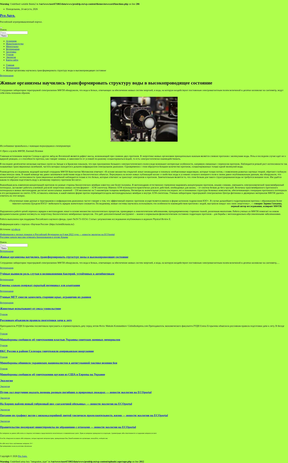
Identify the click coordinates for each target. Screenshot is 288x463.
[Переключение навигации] (1, 27)
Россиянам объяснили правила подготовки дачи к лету (36, 320)
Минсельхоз (12, 46)
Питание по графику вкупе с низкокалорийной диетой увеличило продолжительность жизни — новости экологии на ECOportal (84, 415)
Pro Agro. (7, 15)
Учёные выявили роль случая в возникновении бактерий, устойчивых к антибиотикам (57, 273)
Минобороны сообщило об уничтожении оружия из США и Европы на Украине (52, 374)
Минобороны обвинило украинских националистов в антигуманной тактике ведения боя (58, 362)
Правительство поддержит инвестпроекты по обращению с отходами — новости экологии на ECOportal (68, 427)
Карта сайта (12, 60)
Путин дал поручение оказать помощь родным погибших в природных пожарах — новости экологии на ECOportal (76, 392)
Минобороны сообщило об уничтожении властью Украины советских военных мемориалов (60, 339)
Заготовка (11, 52)
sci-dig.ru (15, 229)
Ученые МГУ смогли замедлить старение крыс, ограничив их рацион (45, 297)
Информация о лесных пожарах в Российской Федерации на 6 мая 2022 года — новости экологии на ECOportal (57, 234)
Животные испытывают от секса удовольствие (30, 308)
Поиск (3, 29)
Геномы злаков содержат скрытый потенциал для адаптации (40, 285)
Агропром (11, 41)
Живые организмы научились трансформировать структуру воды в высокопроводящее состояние (64, 257)
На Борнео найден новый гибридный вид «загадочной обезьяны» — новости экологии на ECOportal (66, 403)
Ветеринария (12, 49)
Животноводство (15, 43)
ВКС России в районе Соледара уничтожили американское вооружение (47, 351)
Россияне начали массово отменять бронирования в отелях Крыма (34, 237)
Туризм (10, 54)
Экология (11, 57)
